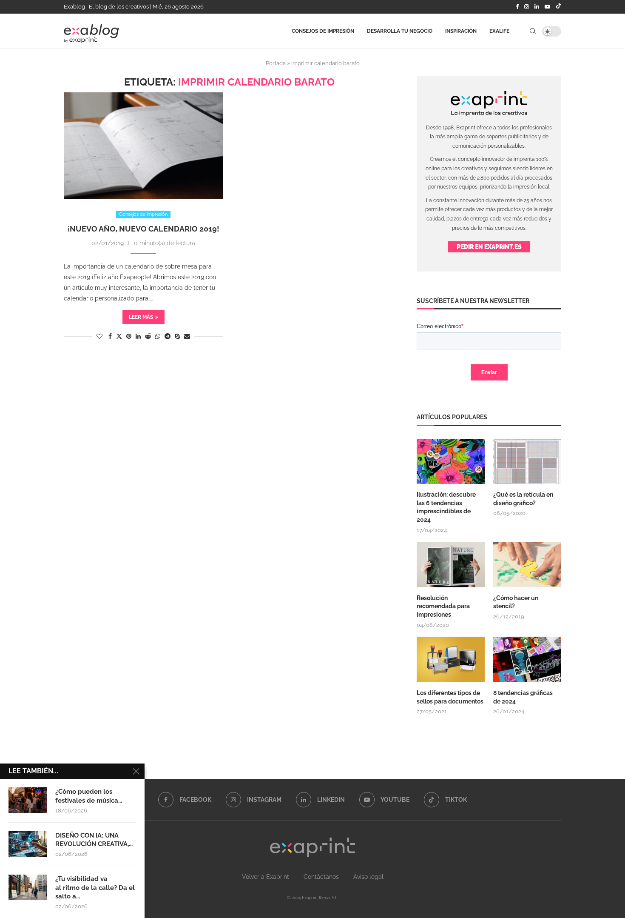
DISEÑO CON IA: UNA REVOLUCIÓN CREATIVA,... (94, 840)
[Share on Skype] (177, 336)
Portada (276, 63)
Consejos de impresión (323, 31)
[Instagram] (526, 7)
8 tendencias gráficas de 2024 (523, 697)
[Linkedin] (536, 7)
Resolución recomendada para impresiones (443, 606)
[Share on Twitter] (119, 336)
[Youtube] (547, 7)
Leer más (141, 317)
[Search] (532, 31)
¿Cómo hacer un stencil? (515, 602)
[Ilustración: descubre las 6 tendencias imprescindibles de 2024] (451, 461)
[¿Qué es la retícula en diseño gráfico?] (527, 461)
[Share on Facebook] (110, 336)
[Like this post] (99, 336)
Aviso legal (368, 876)
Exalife (499, 31)
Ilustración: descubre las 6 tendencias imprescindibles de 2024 (446, 507)
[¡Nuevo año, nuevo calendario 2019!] (143, 145)
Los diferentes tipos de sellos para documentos (450, 697)
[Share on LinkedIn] (138, 336)
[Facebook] (517, 7)
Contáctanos (321, 876)
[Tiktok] (558, 7)
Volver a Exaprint (265, 876)
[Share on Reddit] (148, 336)
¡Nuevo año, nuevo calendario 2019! (143, 228)
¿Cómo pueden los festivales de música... (88, 796)
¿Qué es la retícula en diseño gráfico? (523, 498)
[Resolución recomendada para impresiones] (451, 564)
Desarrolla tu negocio (399, 31)
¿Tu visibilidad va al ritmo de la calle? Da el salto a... (95, 887)
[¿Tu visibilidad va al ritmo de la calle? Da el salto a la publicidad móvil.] (28, 887)
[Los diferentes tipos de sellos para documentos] (451, 659)
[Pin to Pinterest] (128, 336)
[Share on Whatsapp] (157, 336)
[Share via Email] (187, 336)
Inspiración (461, 31)
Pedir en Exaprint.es (489, 246)
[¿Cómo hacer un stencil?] (527, 564)
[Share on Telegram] (167, 336)
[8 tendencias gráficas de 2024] (527, 659)
